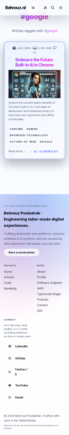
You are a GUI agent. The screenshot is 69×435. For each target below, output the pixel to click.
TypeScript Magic (49, 294)
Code (7, 282)
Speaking (10, 288)
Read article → (17, 151)
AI (34, 52)
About (41, 271)
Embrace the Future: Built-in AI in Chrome (34, 62)
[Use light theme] (61, 7)
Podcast (42, 299)
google (46, 141)
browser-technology (29, 135)
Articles (9, 277)
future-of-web (23, 141)
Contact (42, 305)
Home (8, 271)
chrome (16, 129)
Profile (41, 277)
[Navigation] (33, 8)
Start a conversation (22, 252)
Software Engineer (49, 282)
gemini (32, 129)
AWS (40, 288)
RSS (40, 310)
